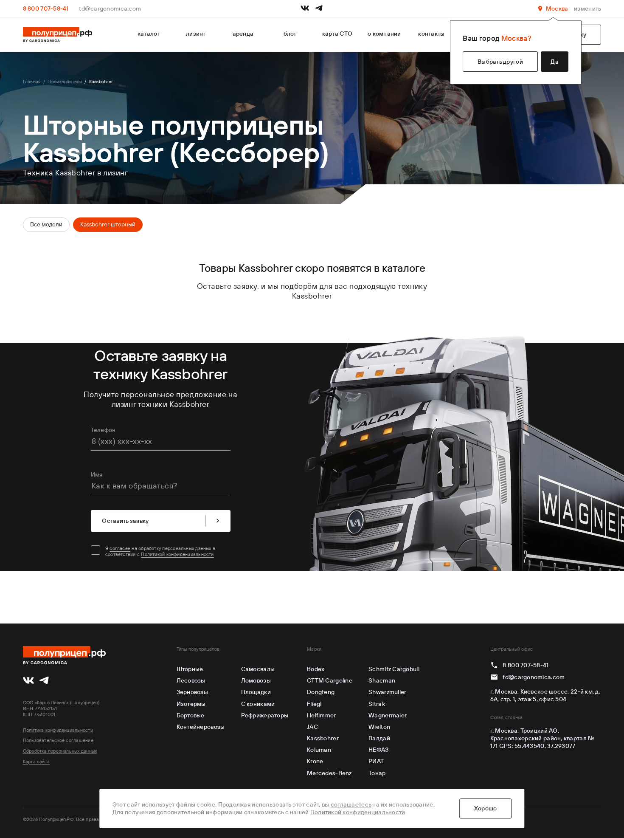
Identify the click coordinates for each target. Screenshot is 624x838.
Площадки (256, 692)
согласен (120, 548)
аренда (243, 33)
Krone (315, 761)
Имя (97, 474)
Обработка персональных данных (60, 751)
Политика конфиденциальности (58, 730)
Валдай (379, 738)
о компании (384, 33)
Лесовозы (191, 680)
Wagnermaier (387, 715)
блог (290, 33)
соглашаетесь (351, 804)
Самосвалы (258, 669)
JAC (312, 727)
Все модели (46, 224)
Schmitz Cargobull (393, 669)
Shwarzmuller (387, 692)
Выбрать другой (500, 61)
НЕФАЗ (378, 749)
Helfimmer (321, 715)
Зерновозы (192, 692)
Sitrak (376, 704)
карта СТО (337, 33)
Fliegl (314, 704)
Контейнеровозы (201, 727)
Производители (65, 82)
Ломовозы (256, 680)
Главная (32, 82)
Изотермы (191, 704)
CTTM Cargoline (329, 680)
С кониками (258, 704)
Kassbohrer (323, 738)
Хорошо (485, 808)
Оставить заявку (125, 521)
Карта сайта (36, 762)
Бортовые (191, 715)
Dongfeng (320, 692)
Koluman (319, 749)
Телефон (103, 430)
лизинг (196, 33)
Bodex (315, 669)
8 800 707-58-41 (46, 8)
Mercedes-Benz (329, 773)
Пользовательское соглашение (58, 740)
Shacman (381, 680)
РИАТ (376, 761)
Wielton (379, 727)
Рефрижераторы (265, 715)
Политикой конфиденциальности (177, 554)
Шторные (190, 669)
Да (555, 61)
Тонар (376, 773)
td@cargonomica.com (110, 8)
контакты (431, 33)
